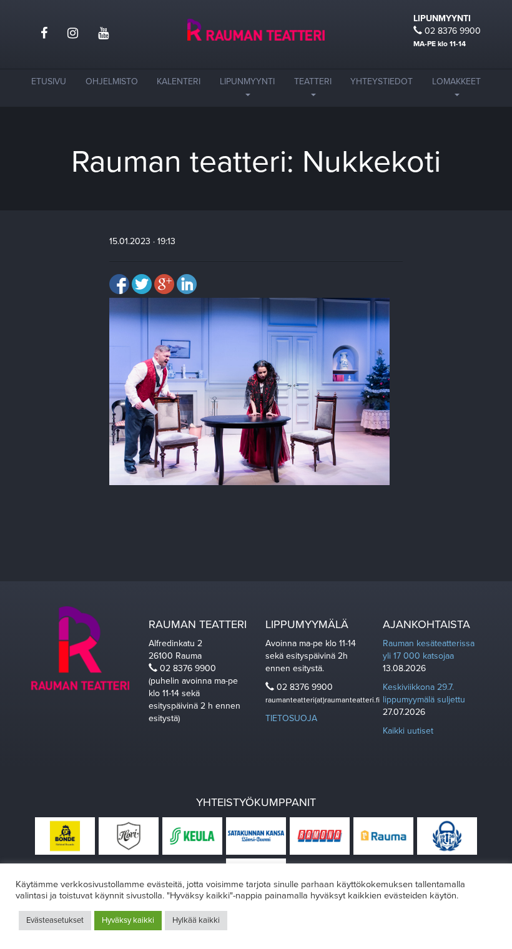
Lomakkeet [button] (456, 81)
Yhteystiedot (381, 81)
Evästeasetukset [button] (55, 920)
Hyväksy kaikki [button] (128, 920)
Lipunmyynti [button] (247, 81)
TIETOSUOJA (291, 718)
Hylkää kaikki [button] (196, 920)
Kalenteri (178, 81)
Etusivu (48, 81)
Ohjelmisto (112, 81)
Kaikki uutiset (408, 730)
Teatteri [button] (313, 81)
